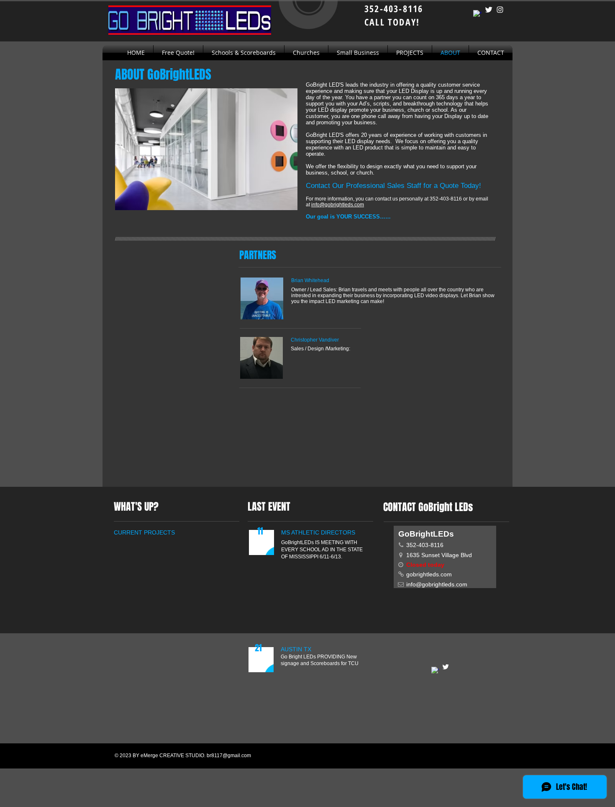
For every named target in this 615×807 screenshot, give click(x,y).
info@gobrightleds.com (337, 205)
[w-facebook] (477, 14)
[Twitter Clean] (488, 9)
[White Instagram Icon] (500, 9)
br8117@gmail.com (229, 755)
